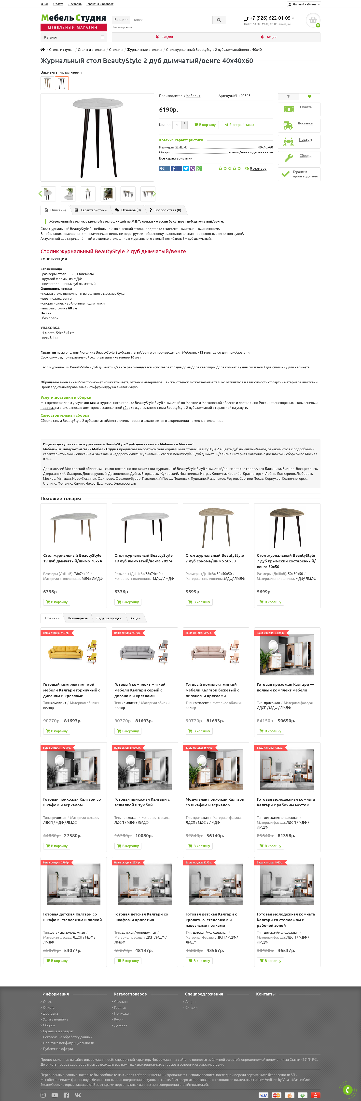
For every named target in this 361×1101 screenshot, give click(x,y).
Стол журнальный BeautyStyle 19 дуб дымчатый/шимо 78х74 (72, 558)
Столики (116, 50)
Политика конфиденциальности (68, 1043)
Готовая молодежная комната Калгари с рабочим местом (286, 802)
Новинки (52, 618)
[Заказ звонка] (348, 1090)
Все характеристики (176, 158)
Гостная (120, 1007)
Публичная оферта (58, 1049)
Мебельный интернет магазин (80, 449)
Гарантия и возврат (99, 3)
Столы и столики (91, 50)
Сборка (49, 1025)
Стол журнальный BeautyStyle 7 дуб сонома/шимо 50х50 (215, 558)
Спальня (121, 1002)
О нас (44, 3)
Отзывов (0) (131, 210)
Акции (271, 37)
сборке (128, 408)
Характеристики (94, 210)
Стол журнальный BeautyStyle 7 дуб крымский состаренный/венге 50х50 (286, 561)
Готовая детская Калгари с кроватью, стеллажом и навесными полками (211, 920)
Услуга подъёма (55, 1019)
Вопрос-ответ (167, 210)
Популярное (78, 618)
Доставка (75, 3)
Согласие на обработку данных (67, 1037)
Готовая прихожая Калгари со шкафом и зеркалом (72, 802)
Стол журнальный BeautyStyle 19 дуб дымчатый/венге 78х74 (143, 558)
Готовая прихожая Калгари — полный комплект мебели (285, 687)
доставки (91, 403)
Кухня (119, 1019)
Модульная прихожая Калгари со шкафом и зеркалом (215, 802)
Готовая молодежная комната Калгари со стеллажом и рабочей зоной (286, 920)
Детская (120, 1025)
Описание (58, 210)
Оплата (58, 3)
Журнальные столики (144, 50)
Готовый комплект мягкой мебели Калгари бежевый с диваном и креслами (212, 690)
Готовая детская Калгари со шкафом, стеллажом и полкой (72, 917)
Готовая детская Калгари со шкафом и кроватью (141, 917)
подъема (48, 408)
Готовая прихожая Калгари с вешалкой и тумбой (142, 802)
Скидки (167, 37)
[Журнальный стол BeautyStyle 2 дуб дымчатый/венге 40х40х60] (48, 193)
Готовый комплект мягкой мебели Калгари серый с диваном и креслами (140, 690)
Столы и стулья (61, 50)
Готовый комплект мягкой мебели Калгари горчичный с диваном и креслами (71, 690)
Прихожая (122, 1013)
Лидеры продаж (109, 618)
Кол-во (164, 125)
